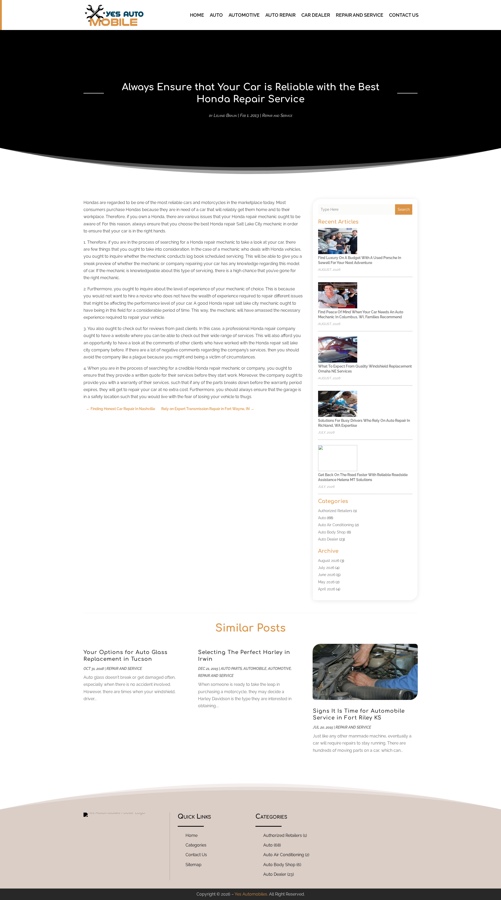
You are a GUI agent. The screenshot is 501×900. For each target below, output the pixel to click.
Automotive (244, 15)
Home (197, 15)
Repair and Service (359, 15)
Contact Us (404, 15)
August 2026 (328, 561)
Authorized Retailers (335, 511)
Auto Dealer (328, 539)
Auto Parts (231, 669)
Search (404, 209)
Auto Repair (280, 15)
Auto (216, 15)
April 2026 (326, 589)
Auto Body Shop (332, 532)
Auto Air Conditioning (336, 525)
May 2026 (326, 582)
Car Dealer (315, 15)
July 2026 (326, 568)
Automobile (254, 669)
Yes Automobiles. (251, 894)
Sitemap (193, 864)
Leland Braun (225, 115)
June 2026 (326, 575)
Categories (196, 845)
